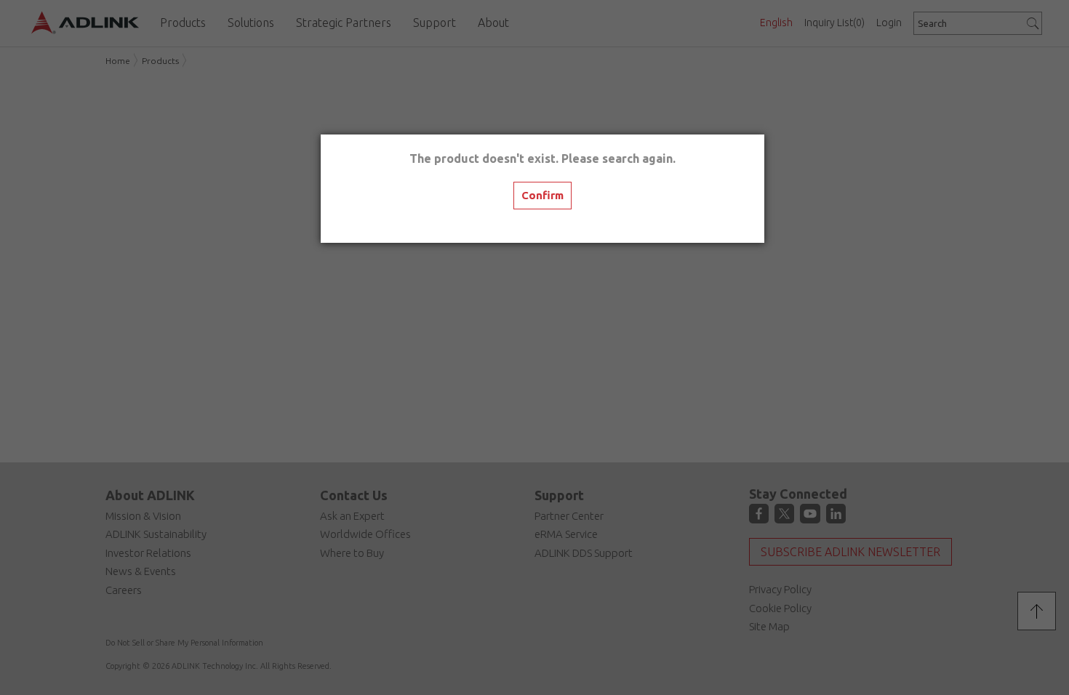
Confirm (542, 195)
